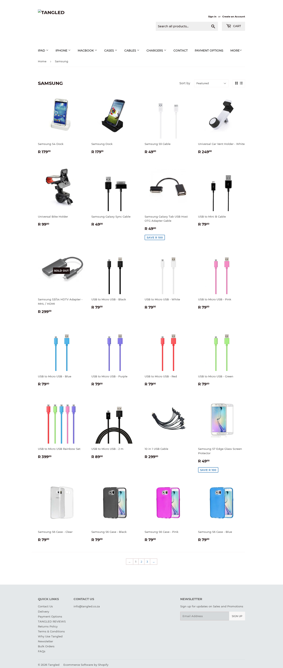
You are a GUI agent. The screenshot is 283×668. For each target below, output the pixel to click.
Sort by (184, 83)
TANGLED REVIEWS (52, 621)
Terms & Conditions (51, 631)
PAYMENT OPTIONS (209, 50)
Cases (109, 50)
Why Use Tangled (50, 636)
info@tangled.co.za (87, 606)
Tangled (53, 664)
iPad (42, 50)
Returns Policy (48, 626)
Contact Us (45, 606)
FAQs (41, 651)
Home (42, 61)
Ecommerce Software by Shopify (85, 664)
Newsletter (45, 641)
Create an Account (233, 16)
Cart (236, 26)
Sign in (212, 16)
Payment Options (50, 616)
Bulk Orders (46, 646)
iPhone (62, 50)
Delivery (43, 611)
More (234, 50)
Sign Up (237, 616)
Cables (130, 50)
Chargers (155, 50)
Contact (180, 50)
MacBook (86, 50)
